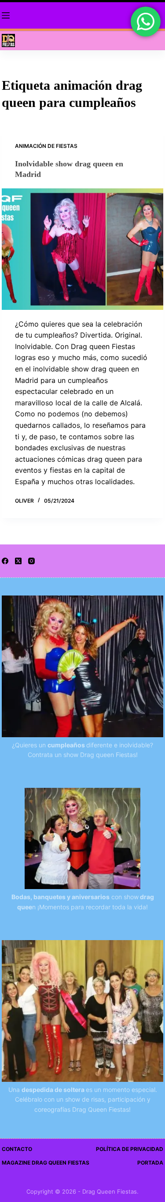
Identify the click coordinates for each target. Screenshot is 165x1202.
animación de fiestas (46, 146)
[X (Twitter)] (18, 561)
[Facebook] (5, 561)
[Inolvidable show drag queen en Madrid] (83, 249)
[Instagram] (31, 561)
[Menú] (6, 15)
